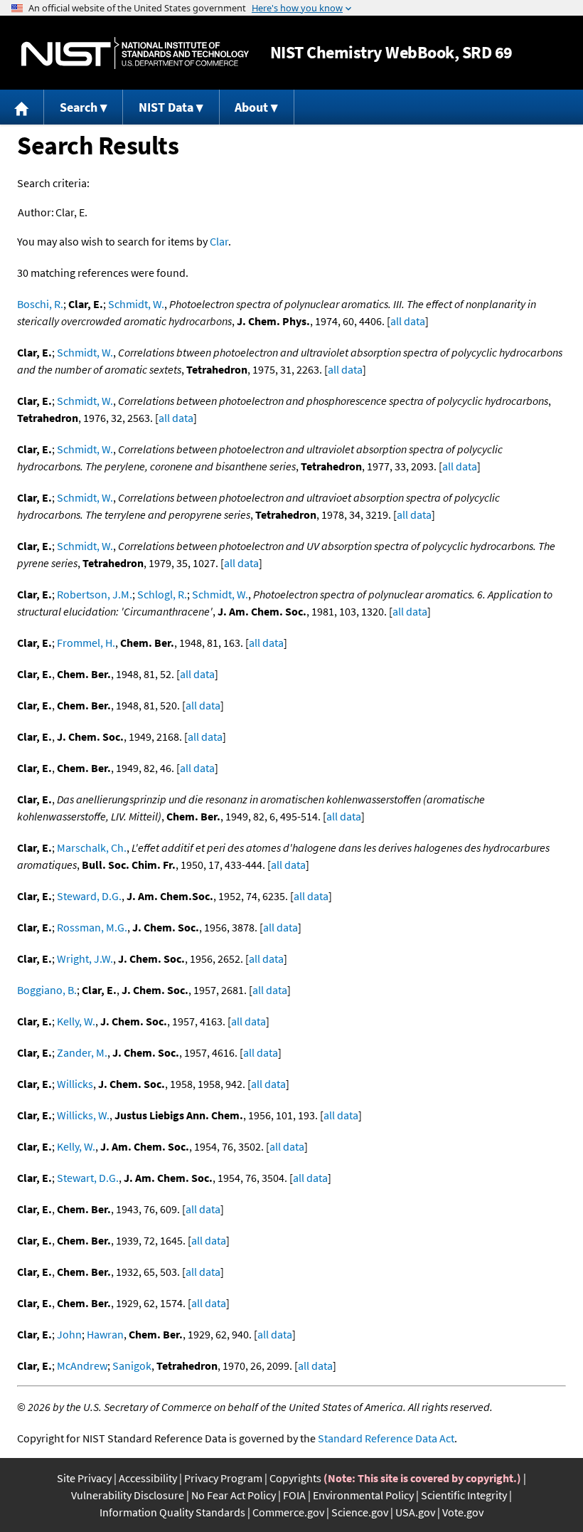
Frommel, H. (86, 642)
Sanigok (131, 1365)
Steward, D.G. (89, 896)
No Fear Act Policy (233, 1495)
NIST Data (166, 107)
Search (78, 107)
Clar (219, 241)
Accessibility (148, 1478)
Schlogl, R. (162, 594)
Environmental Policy (363, 1495)
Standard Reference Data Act (386, 1438)
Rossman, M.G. (92, 927)
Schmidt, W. (136, 304)
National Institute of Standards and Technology (135, 53)
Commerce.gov (288, 1512)
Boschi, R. (40, 304)
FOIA (294, 1495)
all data (407, 321)
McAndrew (82, 1365)
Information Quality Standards (172, 1512)
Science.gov (359, 1512)
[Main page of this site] (22, 107)
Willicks (75, 1084)
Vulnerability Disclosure (127, 1495)
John (69, 1334)
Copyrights (295, 1478)
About (251, 107)
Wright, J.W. (85, 958)
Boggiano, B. (47, 990)
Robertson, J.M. (94, 594)
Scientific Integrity (464, 1495)
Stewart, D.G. (88, 1178)
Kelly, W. (76, 1021)
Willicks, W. (83, 1115)
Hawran (105, 1334)
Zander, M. (82, 1052)
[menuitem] (22, 107)
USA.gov (415, 1512)
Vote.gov (462, 1512)
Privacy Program (223, 1478)
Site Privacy (84, 1478)
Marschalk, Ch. (92, 847)
